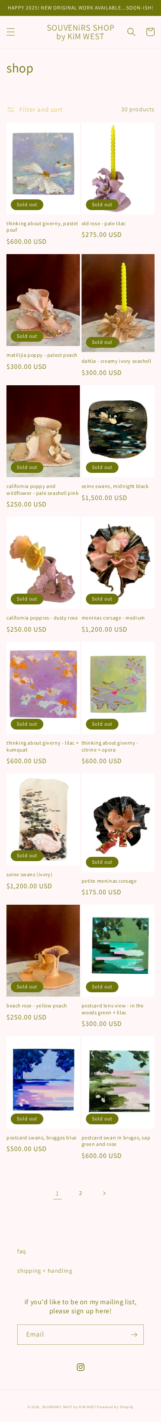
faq (21, 1251)
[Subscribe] (134, 1334)
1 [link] (57, 1193)
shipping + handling (44, 1270)
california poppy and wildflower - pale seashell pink (42, 489)
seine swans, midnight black (115, 486)
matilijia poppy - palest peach (41, 355)
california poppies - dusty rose (42, 617)
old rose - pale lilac (104, 223)
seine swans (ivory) (29, 874)
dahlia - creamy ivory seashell (117, 361)
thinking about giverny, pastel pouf (42, 226)
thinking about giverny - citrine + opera (110, 746)
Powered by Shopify (115, 1406)
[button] (10, 31)
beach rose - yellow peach (36, 1005)
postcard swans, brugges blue (41, 1137)
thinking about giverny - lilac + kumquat (42, 746)
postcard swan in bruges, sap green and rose (116, 1141)
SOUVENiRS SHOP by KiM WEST (69, 1406)
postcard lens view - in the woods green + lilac (113, 1009)
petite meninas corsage (109, 881)
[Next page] (103, 1193)
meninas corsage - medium (113, 617)
